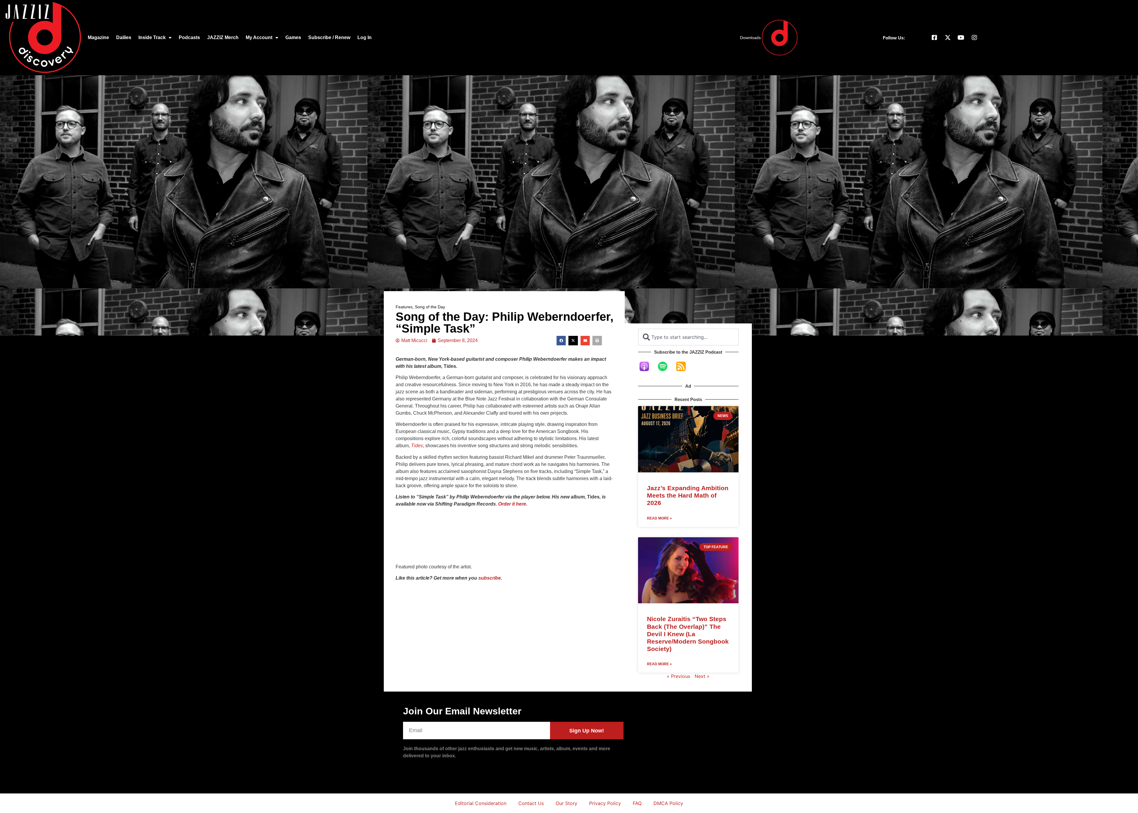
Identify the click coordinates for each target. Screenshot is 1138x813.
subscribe (489, 578)
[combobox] (688, 337)
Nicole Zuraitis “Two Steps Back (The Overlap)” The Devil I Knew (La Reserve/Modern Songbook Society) (688, 633)
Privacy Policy (605, 803)
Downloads (750, 37)
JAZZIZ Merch (223, 37)
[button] (561, 340)
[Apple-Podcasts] (647, 366)
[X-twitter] (948, 38)
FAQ (637, 803)
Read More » (659, 518)
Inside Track (152, 37)
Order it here (512, 503)
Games (293, 37)
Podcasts (189, 37)
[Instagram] (974, 38)
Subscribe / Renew (329, 37)
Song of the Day (430, 306)
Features (404, 306)
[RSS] (684, 366)
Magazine (98, 37)
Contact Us (531, 803)
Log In (364, 37)
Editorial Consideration (480, 803)
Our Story (566, 803)
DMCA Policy (668, 803)
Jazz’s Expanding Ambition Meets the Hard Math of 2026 (687, 495)
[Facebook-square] (934, 38)
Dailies (123, 37)
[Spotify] (665, 366)
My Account (259, 37)
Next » (702, 676)
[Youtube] (961, 38)
